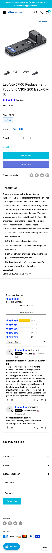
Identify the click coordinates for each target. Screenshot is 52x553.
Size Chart (7, 147)
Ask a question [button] (26, 312)
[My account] (41, 12)
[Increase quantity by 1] (31, 138)
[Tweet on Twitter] (42, 175)
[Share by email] (47, 175)
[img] (21, 350)
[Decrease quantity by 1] (16, 138)
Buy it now (26, 164)
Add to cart (26, 155)
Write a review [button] (26, 305)
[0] (47, 12)
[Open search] (35, 12)
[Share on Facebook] (31, 175)
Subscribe (12, 501)
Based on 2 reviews (14, 301)
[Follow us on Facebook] (5, 523)
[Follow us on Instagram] (10, 523)
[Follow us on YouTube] (15, 523)
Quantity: (7, 138)
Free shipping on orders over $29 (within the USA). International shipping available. (26, 4)
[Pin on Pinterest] (37, 175)
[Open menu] (4, 12)
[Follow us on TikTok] (20, 523)
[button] (9, 100)
